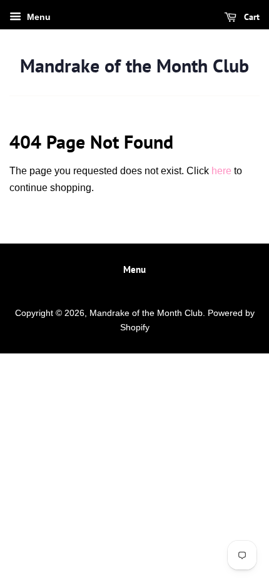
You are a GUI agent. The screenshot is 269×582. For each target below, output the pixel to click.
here (221, 170)
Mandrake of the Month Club (134, 65)
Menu (37, 17)
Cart (250, 16)
